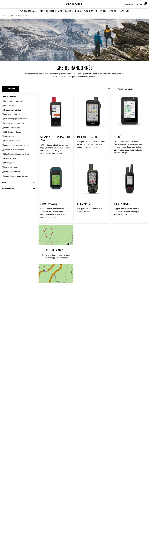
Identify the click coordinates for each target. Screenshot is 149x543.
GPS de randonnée (24, 16)
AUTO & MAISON (90, 10)
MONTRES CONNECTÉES (28, 10)
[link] (74, 40)
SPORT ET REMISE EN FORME (51, 10)
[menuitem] (129, 4)
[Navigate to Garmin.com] (74, 4)
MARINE (103, 10)
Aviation (112, 10)
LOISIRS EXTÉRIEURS (73, 10)
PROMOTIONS (124, 10)
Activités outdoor (9, 16)
